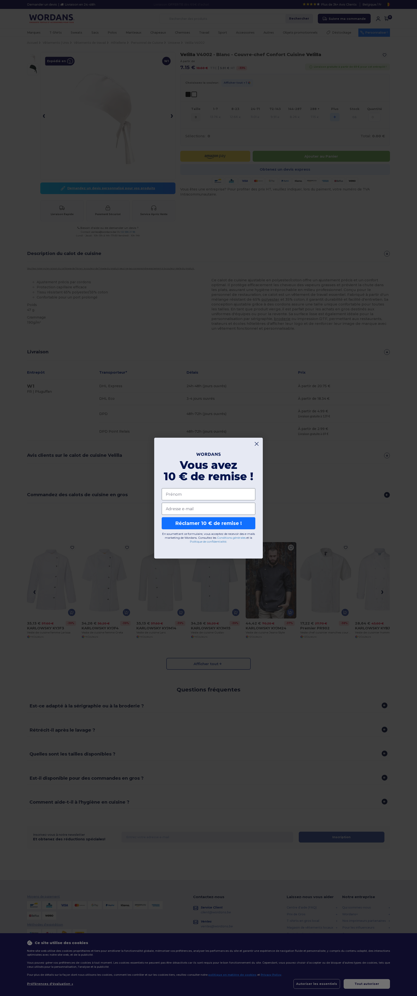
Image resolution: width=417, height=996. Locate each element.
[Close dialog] (256, 444)
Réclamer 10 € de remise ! (208, 523)
